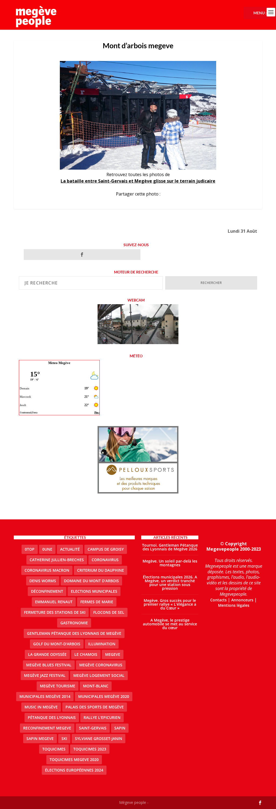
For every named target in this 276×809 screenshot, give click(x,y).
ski (64, 738)
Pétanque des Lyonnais (52, 717)
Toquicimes (53, 749)
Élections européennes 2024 (74, 770)
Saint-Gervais (92, 728)
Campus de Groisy (106, 549)
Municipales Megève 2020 (103, 696)
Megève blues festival (48, 664)
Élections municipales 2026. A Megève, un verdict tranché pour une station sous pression (170, 582)
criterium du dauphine (100, 570)
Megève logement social (99, 675)
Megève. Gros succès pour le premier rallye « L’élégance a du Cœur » (170, 604)
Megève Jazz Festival (44, 675)
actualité (70, 549)
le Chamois (85, 654)
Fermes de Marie (96, 601)
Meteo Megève (59, 363)
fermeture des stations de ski (54, 612)
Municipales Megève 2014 (44, 696)
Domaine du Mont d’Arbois (91, 580)
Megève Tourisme (57, 685)
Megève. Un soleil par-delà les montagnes (170, 562)
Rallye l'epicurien (102, 717)
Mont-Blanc (95, 685)
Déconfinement (47, 591)
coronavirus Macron (47, 570)
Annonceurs (242, 599)
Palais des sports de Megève (94, 706)
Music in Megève (41, 706)
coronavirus (105, 559)
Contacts (218, 599)
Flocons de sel (108, 612)
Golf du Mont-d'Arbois (56, 643)
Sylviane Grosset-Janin (98, 738)
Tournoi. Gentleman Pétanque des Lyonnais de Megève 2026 (170, 547)
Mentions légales (233, 605)
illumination (101, 643)
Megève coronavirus (100, 664)
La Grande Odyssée (47, 654)
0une (47, 549)
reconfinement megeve (47, 728)
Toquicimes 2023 (89, 749)
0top (29, 549)
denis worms (42, 580)
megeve (112, 654)
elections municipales (94, 591)
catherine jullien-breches (57, 559)
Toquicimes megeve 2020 (74, 759)
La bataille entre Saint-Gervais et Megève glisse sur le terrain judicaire (138, 181)
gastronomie (74, 622)
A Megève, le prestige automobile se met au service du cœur (170, 624)
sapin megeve (40, 738)
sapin (119, 728)
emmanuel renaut (54, 601)
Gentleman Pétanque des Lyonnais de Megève (74, 633)
